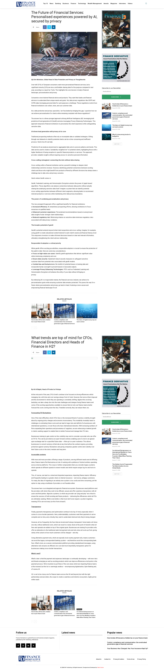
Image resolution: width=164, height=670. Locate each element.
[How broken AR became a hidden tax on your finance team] (41, 311)
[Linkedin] (53, 27)
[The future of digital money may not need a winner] (87, 311)
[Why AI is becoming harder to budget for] (106, 137)
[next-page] (35, 328)
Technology (80, 317)
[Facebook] (45, 27)
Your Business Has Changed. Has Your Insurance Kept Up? (127, 648)
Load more (116, 144)
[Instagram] (23, 645)
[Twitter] (49, 27)
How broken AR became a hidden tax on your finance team (127, 638)
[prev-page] (32, 328)
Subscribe (115, 97)
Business (34, 317)
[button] (146, 3)
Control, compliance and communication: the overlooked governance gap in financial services (64, 321)
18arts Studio (100, 667)
